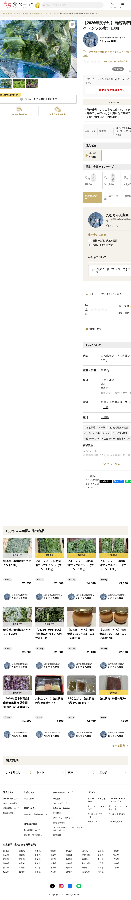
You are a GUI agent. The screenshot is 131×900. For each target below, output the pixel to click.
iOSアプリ (92, 822)
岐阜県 (69, 859)
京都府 (22, 863)
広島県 (22, 867)
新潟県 (101, 855)
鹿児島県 (86, 872)
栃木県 (6, 855)
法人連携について (32, 830)
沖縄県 (101, 872)
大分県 (53, 872)
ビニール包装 (93, 433)
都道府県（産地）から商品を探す (20, 844)
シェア (119, 481)
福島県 (101, 851)
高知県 (101, 867)
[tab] (112, 197)
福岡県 (116, 867)
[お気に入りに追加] (72, 24)
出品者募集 (29, 798)
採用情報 (57, 835)
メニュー (123, 7)
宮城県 (53, 851)
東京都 (69, 855)
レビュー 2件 (110, 61)
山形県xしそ (92, 438)
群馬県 (22, 855)
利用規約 (57, 813)
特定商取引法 (59, 823)
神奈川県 (86, 855)
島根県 (116, 863)
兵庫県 (53, 863)
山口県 (38, 867)
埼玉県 (38, 855)
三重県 (116, 859)
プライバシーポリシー (63, 818)
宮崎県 (69, 872)
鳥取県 (101, 863)
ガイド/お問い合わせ (62, 803)
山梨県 (38, 859)
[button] (19, 111)
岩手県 (38, 851)
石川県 (6, 859)
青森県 (22, 851)
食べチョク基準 (10, 803)
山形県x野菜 (121, 433)
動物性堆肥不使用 (119, 427)
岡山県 (6, 867)
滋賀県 (6, 863)
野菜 (103, 402)
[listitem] (18, 772)
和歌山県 (86, 863)
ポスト (106, 481)
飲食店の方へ (9, 813)
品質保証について (11, 808)
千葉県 (53, 855)
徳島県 (53, 867)
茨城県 (116, 851)
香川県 (69, 867)
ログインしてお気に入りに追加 (41, 99)
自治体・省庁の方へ (33, 835)
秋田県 (69, 851)
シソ (107, 433)
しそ (105, 407)
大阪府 (38, 863)
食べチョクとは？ (11, 798)
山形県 (105, 417)
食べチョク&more (117, 814)
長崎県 (22, 872)
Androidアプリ (115, 822)
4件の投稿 (122, 61)
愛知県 (101, 859)
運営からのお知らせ (62, 808)
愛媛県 (85, 867)
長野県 (53, 859)
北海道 (6, 851)
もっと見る (113, 464)
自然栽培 (90, 427)
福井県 (22, 859)
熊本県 (38, 872)
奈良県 (69, 863)
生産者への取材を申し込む (36, 814)
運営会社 (57, 798)
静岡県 (85, 859)
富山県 (116, 855)
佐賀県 (6, 872)
